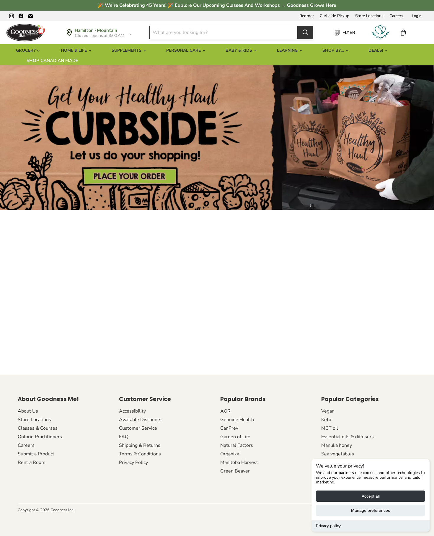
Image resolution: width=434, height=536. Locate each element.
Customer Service (138, 428)
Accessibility (132, 411)
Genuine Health (237, 419)
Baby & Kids (239, 50)
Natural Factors (236, 445)
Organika (229, 454)
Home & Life (74, 50)
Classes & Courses (38, 428)
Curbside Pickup (334, 16)
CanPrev (229, 428)
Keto (326, 419)
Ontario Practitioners (40, 437)
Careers (396, 16)
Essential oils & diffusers (347, 437)
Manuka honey (336, 445)
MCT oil (329, 428)
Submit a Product (36, 454)
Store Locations (369, 16)
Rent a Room (31, 462)
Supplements (127, 50)
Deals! (376, 50)
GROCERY (26, 50)
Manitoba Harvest (239, 462)
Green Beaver (235, 471)
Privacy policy (328, 526)
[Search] (305, 32)
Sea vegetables (337, 454)
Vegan (328, 411)
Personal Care (184, 50)
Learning (288, 50)
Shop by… (333, 50)
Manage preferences (370, 510)
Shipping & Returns (139, 445)
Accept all (371, 496)
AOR (225, 411)
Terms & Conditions (140, 454)
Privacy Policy (133, 462)
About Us (28, 411)
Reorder (306, 16)
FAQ (123, 437)
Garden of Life (235, 437)
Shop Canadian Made (52, 60)
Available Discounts (140, 419)
